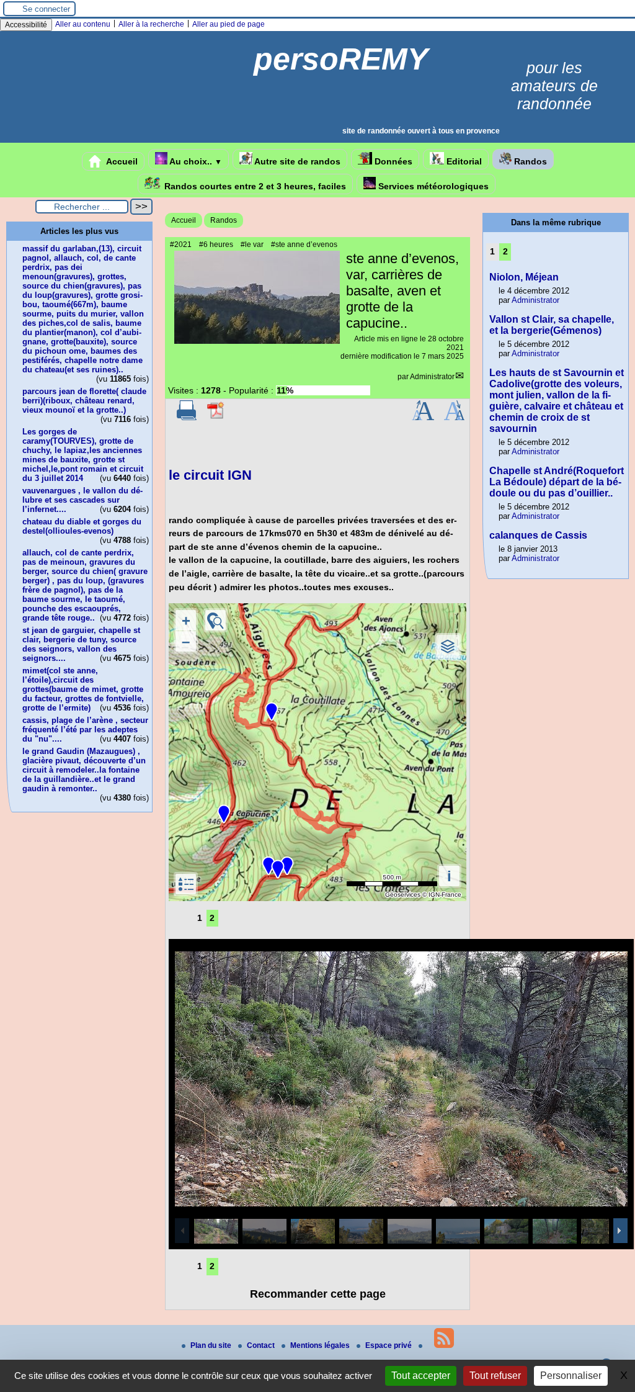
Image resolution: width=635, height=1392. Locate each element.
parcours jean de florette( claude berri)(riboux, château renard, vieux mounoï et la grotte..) (84, 401)
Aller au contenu (82, 24)
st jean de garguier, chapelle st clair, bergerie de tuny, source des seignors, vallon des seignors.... (81, 644)
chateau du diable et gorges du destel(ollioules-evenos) (81, 526)
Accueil (121, 161)
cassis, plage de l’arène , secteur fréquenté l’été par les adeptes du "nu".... (85, 729)
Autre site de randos (296, 161)
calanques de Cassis (538, 535)
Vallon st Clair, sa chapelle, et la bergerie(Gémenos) (551, 325)
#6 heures (216, 244)
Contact (262, 1345)
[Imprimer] (187, 417)
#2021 (181, 244)
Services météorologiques (432, 186)
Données (392, 161)
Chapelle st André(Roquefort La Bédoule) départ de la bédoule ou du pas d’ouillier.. (556, 481)
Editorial (463, 161)
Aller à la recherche (151, 24)
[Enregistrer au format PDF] (216, 417)
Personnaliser (571, 1375)
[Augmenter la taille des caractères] (423, 417)
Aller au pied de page (228, 24)
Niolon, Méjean (524, 277)
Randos (529, 161)
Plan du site (211, 1345)
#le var (252, 244)
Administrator (432, 376)
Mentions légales (321, 1345)
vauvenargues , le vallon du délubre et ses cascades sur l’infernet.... (82, 500)
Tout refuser (495, 1375)
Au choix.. (194, 161)
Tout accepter (420, 1375)
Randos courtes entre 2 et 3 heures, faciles (254, 186)
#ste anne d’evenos (304, 244)
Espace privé (389, 1345)
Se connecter (46, 9)
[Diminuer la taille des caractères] (454, 417)
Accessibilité (26, 24)
